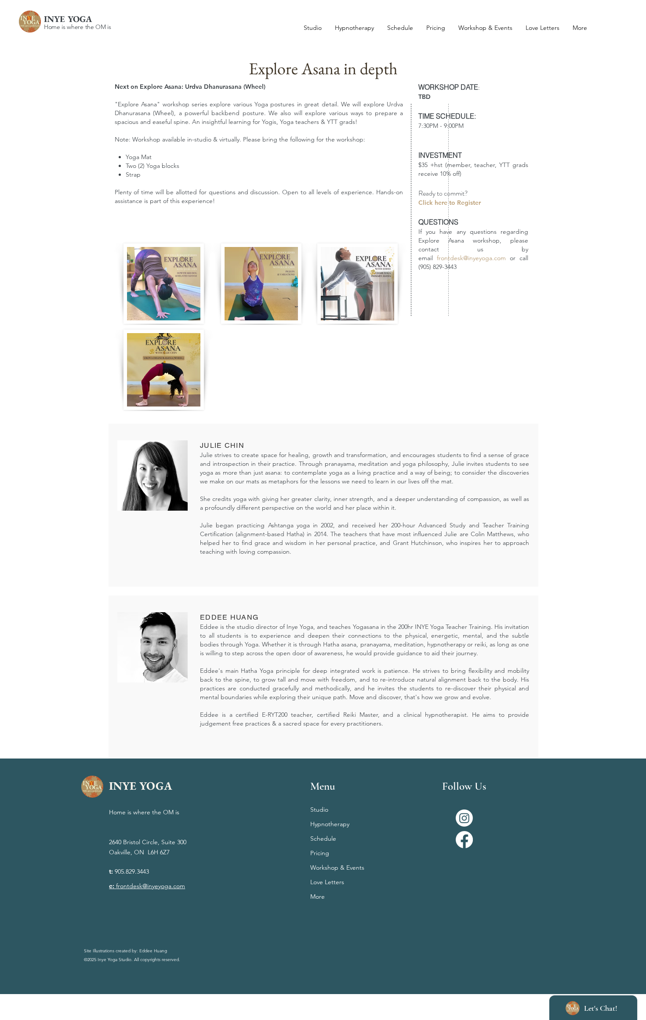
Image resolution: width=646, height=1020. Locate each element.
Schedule (323, 838)
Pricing (319, 853)
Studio (319, 809)
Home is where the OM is (77, 27)
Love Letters (327, 882)
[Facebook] (464, 839)
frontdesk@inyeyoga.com (473, 258)
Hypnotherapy (329, 824)
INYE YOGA (68, 19)
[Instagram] (464, 818)
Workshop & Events (337, 867)
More (317, 896)
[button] (580, 28)
